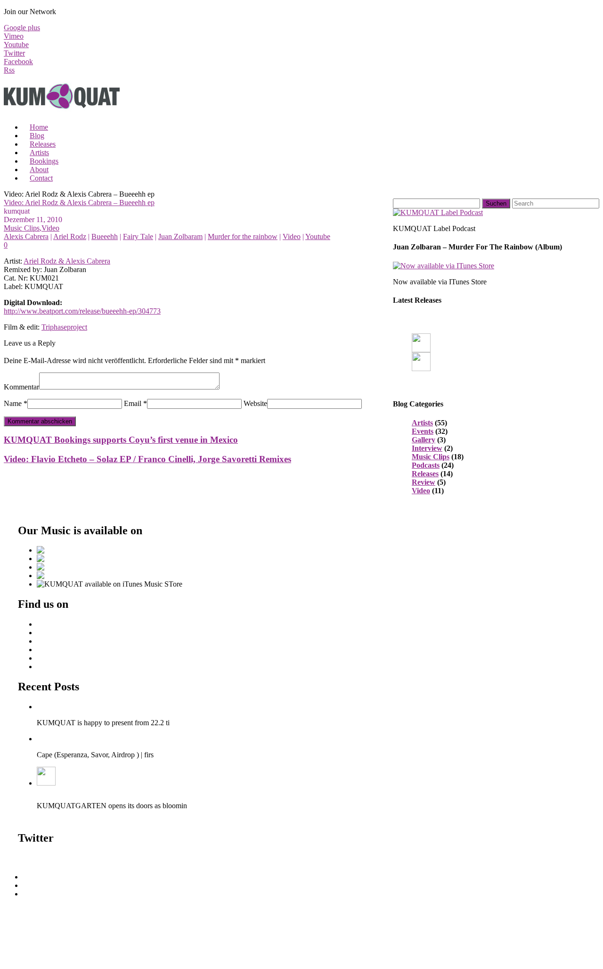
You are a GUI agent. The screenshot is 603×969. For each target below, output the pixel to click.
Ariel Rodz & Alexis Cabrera (67, 261)
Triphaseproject (64, 327)
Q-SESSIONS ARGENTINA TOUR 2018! (103, 707)
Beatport (49, 624)
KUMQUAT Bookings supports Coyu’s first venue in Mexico (121, 440)
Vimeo (14, 36)
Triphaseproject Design (71, 658)
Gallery (423, 440)
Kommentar (21, 387)
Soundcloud (55, 650)
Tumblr (47, 667)
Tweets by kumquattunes (55, 858)
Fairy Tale (138, 236)
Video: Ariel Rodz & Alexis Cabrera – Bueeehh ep (79, 203)
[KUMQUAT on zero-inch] (67, 567)
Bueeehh (104, 236)
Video (50, 228)
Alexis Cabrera (26, 236)
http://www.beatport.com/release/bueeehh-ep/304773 (82, 311)
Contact (41, 178)
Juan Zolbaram (180, 236)
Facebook (18, 62)
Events (422, 431)
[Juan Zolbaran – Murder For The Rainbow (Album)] (443, 266)
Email (132, 403)
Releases (425, 474)
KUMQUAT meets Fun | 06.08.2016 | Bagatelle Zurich (119, 790)
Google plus (22, 28)
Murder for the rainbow (242, 236)
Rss (9, 70)
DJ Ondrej (52, 633)
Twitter (14, 53)
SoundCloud (41, 885)
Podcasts (426, 465)
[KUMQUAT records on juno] (79, 559)
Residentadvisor (60, 641)
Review (423, 482)
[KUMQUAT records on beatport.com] (84, 550)
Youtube (16, 45)
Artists (422, 423)
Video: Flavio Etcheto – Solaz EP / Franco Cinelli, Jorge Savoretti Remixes (147, 459)
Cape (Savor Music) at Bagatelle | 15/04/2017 (104, 739)
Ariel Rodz (69, 236)
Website (255, 403)
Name (13, 403)
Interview (427, 448)
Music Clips (22, 228)
